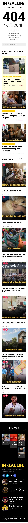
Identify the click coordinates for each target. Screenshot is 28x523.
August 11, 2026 (6, 326)
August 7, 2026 (6, 392)
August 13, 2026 (6, 294)
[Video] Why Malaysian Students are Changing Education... (16, 499)
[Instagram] (14, 475)
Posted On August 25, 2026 (8, 120)
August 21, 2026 (6, 161)
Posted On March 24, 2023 (9, 85)
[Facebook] (3, 475)
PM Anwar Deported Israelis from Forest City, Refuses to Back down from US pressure (13, 256)
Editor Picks (7, 76)
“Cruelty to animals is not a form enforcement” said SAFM (11, 191)
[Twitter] (7, 475)
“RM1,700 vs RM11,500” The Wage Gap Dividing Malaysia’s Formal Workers (12, 355)
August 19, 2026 (6, 194)
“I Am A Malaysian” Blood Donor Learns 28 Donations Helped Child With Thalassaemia (13, 290)
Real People (17, 76)
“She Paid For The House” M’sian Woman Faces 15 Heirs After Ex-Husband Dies (13, 323)
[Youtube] (11, 475)
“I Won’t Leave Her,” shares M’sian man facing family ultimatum (12, 149)
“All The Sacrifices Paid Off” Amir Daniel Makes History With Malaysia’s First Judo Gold (14, 388)
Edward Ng (19, 153)
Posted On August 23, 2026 (8, 153)
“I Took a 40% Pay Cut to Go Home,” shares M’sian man (12, 158)
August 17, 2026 (6, 226)
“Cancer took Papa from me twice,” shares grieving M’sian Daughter (13, 116)
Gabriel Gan (20, 85)
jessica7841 (19, 120)
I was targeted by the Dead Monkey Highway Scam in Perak (13, 81)
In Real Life (22, 518)
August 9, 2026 (6, 358)
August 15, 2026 (6, 260)
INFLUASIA (8, 518)
